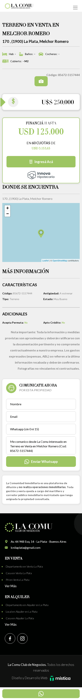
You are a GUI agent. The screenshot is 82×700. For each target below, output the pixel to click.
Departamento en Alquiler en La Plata (27, 605)
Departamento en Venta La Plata (24, 566)
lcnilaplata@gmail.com (25, 547)
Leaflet (45, 260)
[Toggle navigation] (75, 7)
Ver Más (11, 586)
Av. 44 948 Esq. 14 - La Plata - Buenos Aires (38, 541)
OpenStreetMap (59, 260)
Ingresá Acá (43, 162)
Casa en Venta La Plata (19, 573)
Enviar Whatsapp (44, 461)
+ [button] (7, 208)
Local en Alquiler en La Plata (21, 611)
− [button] (7, 213)
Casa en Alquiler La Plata (20, 618)
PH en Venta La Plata (17, 579)
